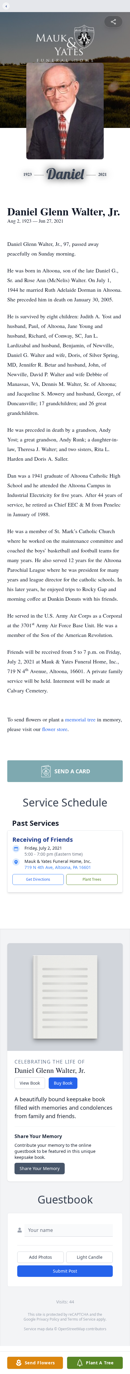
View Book (30, 1083)
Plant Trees (92, 879)
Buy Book (63, 1083)
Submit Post (65, 1271)
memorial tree (80, 719)
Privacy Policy (48, 1319)
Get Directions (38, 879)
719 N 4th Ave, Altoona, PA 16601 (57, 867)
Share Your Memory (40, 1168)
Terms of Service (81, 1319)
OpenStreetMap (71, 1328)
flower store (54, 729)
